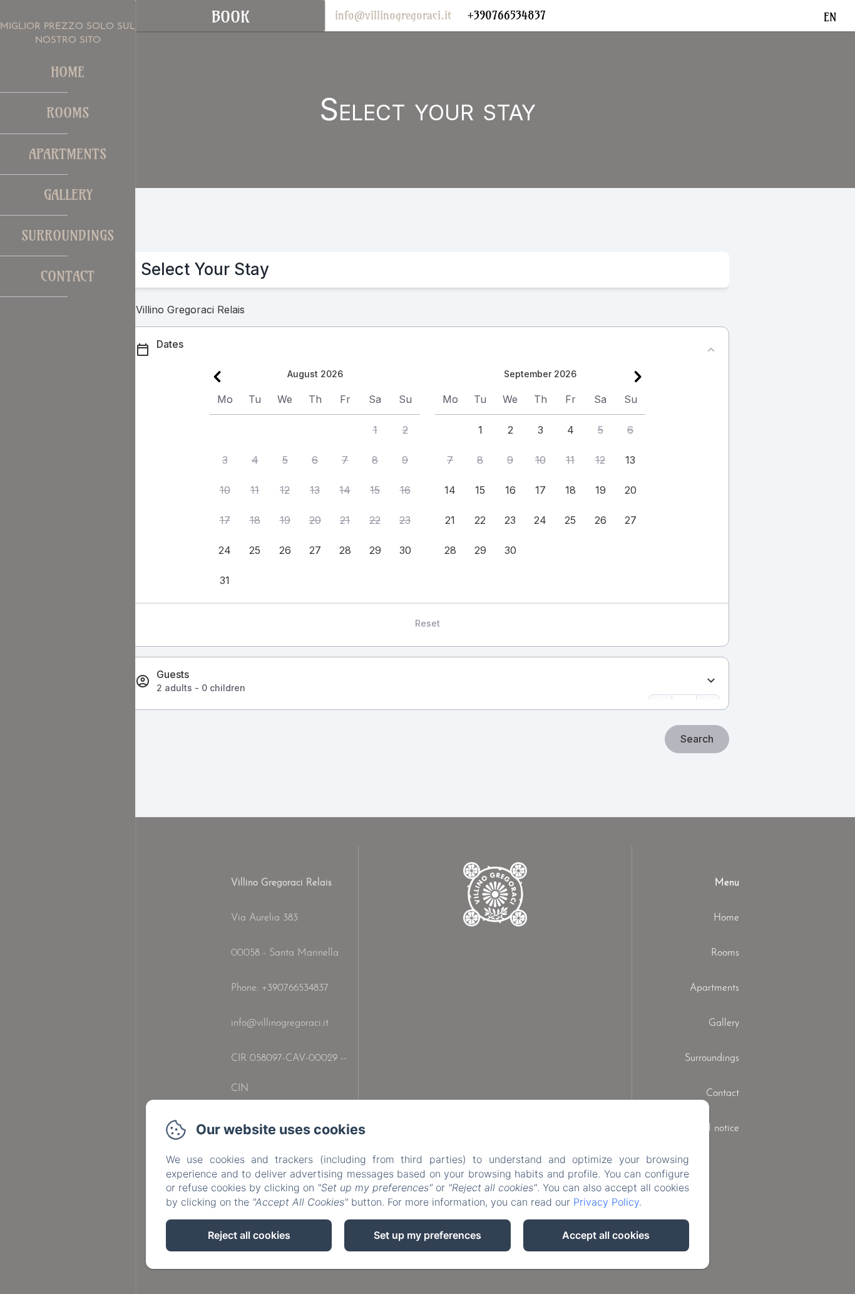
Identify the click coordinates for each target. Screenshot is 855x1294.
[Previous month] (217, 376)
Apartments (67, 154)
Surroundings (67, 235)
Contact (68, 276)
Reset (427, 623)
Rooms (67, 113)
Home (67, 72)
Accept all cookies (606, 1235)
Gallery (68, 195)
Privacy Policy (606, 1202)
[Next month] (637, 376)
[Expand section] (711, 681)
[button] (375, 430)
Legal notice (712, 1129)
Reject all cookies (249, 1235)
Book (230, 17)
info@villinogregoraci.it (393, 15)
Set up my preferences (427, 1235)
